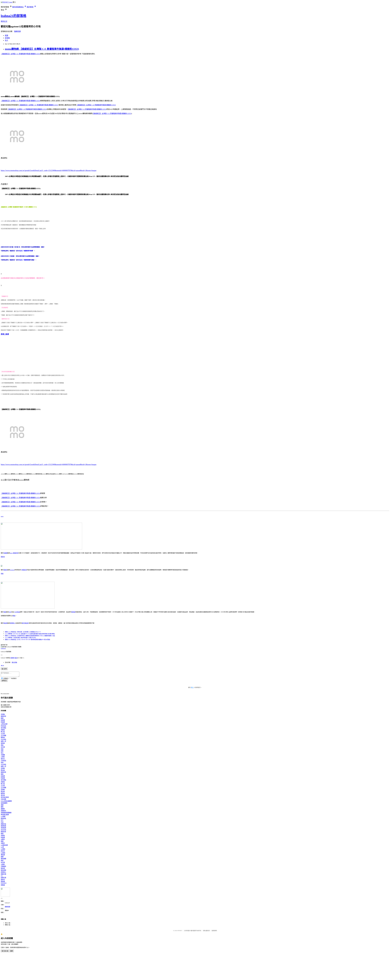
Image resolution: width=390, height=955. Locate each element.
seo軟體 (3, 816)
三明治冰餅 (4, 724)
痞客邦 (12, 658)
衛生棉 (5, 623)
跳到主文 (4, 21)
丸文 (10, 612)
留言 (16, 658)
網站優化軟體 (5, 814)
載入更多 (4, 669)
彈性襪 (3, 854)
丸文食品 (17, 612)
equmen (12, 570)
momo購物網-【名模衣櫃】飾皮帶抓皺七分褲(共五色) (20, 637)
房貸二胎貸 (5, 334)
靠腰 (2, 805)
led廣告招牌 (4, 845)
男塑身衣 (24, 570)
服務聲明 (214, 930)
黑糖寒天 (3, 810)
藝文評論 (14, 662)
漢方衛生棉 (25, 623)
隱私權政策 (206, 930)
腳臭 (2, 718)
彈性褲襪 (3, 858)
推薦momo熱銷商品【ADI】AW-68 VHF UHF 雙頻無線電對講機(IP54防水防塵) (27, 639)
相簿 (6, 35)
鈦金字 (3, 851)
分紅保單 (3, 799)
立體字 (3, 839)
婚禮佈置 (3, 826)
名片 (6, 40)
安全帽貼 (3, 727)
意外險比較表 (5, 797)
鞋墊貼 (3, 737)
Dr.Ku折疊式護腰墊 (6, 801)
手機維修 (3, 866)
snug (2, 516)
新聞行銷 (3, 877)
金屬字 (3, 843)
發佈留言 (4, 680)
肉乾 (2, 751)
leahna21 (3, 648)
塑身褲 (3, 881)
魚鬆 (2, 573)
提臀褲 (3, 885)
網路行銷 (3, 874)
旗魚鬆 (73, 612)
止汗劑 (3, 733)
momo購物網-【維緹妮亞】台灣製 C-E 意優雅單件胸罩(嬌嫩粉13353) (42, 49)
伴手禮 (3, 747)
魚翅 (2, 762)
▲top (2, 665)
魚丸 (2, 753)
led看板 (3, 853)
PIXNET (180, 930)
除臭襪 (5, 553)
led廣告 (3, 849)
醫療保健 (17, 31)
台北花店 (3, 829)
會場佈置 (3, 827)
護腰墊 (3, 808)
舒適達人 (12, 623)
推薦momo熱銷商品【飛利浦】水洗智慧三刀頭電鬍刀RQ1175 (23, 632)
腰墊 (2, 807)
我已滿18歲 (5, 951)
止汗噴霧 (3, 735)
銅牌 (2, 841)
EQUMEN (3, 883)
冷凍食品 (3, 760)
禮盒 (14, 615)
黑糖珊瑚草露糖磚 (6, 812)
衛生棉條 (3, 870)
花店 (2, 822)
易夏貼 (3, 729)
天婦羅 (3, 754)
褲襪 (2, 856)
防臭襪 (3, 722)
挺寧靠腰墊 (4, 803)
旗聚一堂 (3, 741)
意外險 (3, 795)
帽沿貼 (3, 770)
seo (2, 875)
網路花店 (3, 824)
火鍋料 (3, 756)
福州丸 (3, 758)
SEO (2, 820)
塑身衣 (3, 556)
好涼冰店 (3, 726)
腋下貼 (3, 731)
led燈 (2, 847)
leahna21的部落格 (13, 16)
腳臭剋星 (15, 553)
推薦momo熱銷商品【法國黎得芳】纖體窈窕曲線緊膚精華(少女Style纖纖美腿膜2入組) (30, 635)
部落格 (7, 38)
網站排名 (3, 818)
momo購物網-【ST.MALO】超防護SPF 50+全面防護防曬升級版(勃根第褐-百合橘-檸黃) (30, 634)
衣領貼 (3, 714)
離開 (11, 951)
